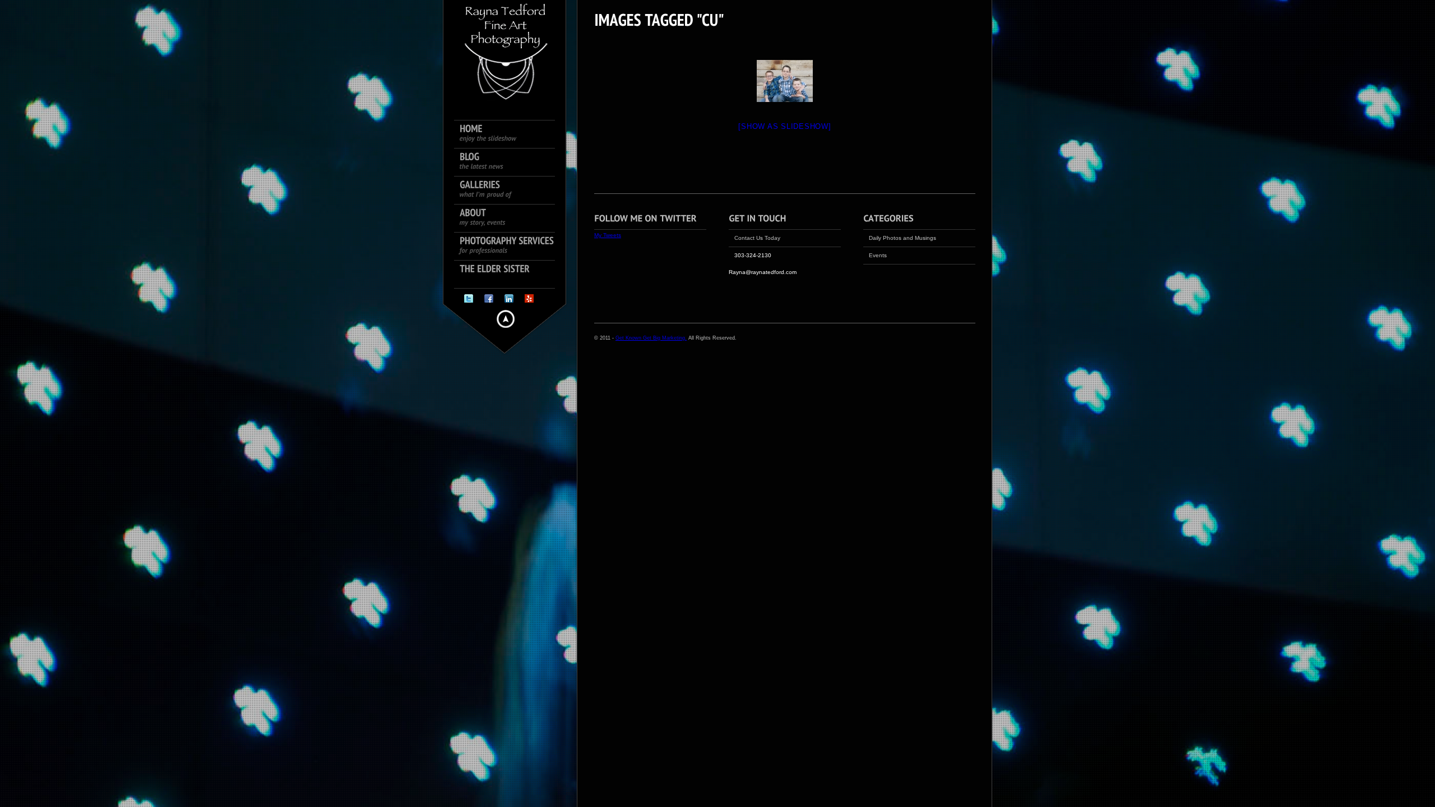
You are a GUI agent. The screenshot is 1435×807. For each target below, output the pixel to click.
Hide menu (505, 318)
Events (878, 255)
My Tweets (607, 235)
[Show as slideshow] (784, 126)
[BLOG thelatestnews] (510, 162)
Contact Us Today (757, 238)
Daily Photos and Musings (902, 238)
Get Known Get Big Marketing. (651, 338)
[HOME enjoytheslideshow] (510, 134)
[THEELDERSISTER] (510, 274)
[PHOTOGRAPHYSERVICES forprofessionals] (510, 246)
